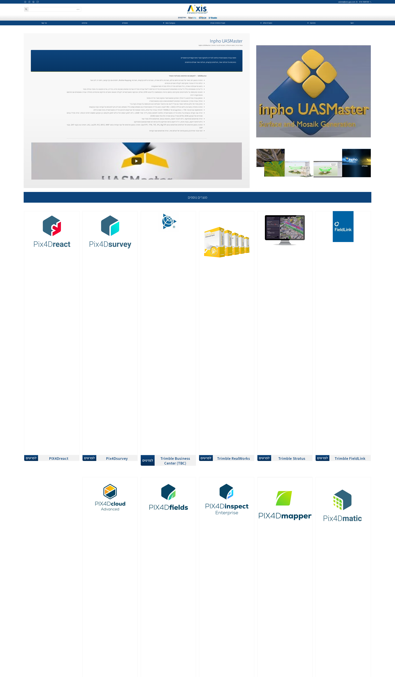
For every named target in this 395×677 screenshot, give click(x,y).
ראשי (352, 23)
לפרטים (322, 458)
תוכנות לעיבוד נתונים (218, 45)
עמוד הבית (239, 45)
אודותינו (84, 23)
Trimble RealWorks (233, 458)
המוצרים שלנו (267, 23)
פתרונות (312, 23)
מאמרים (125, 23)
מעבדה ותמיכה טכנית (217, 23)
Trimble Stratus (291, 458)
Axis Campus (170, 23)
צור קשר (44, 23)
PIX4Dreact (58, 458)
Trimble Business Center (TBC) (175, 461)
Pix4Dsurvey (117, 458)
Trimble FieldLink (350, 458)
